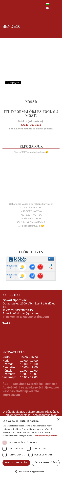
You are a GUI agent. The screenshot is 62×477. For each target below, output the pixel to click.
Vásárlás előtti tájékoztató (20, 391)
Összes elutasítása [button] (46, 462)
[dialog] (31, 446)
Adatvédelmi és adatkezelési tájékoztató (30, 387)
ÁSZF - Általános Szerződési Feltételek (29, 384)
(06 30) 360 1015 (31, 124)
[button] (31, 471)
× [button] (58, 419)
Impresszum (11, 394)
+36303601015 (23, 310)
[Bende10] (27, 58)
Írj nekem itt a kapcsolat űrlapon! (25, 316)
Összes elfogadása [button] (16, 462)
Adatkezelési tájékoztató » (46, 435)
